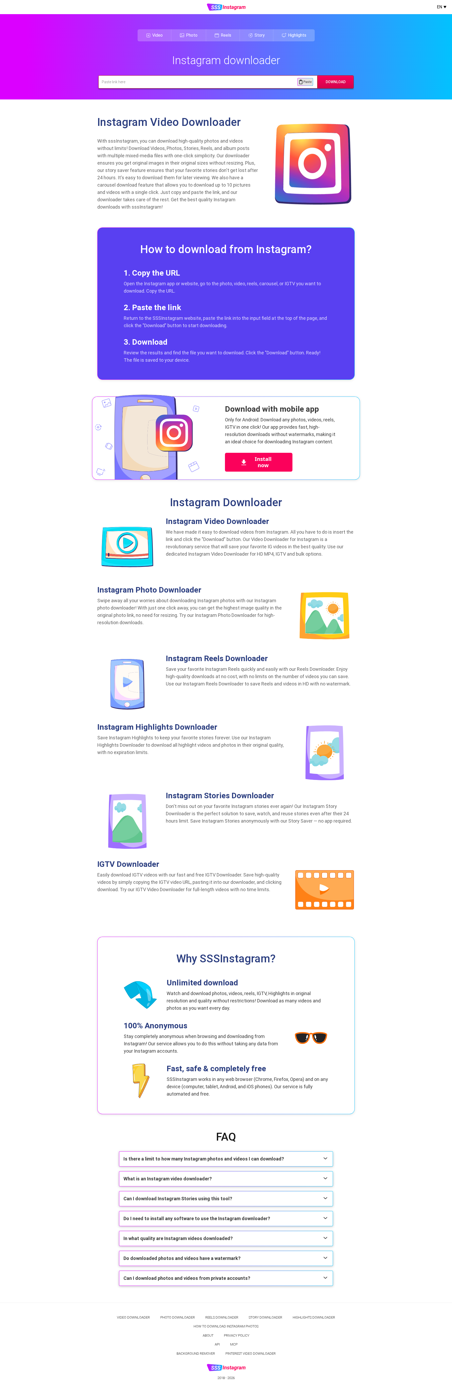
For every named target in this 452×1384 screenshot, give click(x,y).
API (217, 1344)
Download (336, 82)
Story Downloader (265, 1317)
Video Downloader (133, 1317)
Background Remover (196, 1353)
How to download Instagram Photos (226, 1326)
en (439, 6)
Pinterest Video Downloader (250, 1353)
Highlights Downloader (314, 1317)
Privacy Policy (236, 1335)
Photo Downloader (177, 1317)
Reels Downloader (221, 1317)
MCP (234, 1344)
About (208, 1335)
